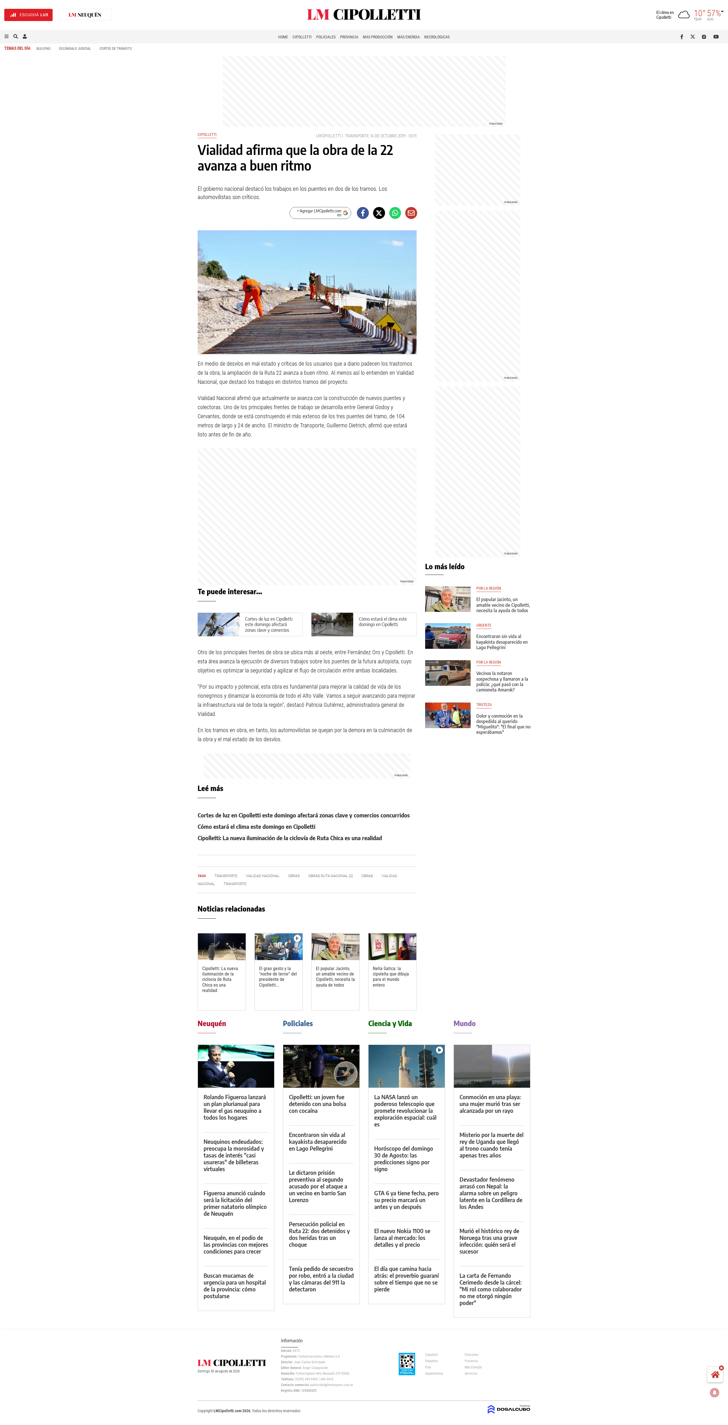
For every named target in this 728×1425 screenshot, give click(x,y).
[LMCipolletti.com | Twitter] (694, 36)
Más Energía (408, 37)
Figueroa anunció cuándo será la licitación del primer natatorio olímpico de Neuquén (235, 1203)
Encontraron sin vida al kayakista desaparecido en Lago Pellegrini (502, 641)
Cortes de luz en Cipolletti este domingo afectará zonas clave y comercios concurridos (268, 627)
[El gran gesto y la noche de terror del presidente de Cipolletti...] (279, 946)
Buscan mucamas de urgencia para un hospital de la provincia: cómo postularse (235, 1285)
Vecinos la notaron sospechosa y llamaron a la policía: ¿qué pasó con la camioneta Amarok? (502, 681)
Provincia (349, 37)
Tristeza (484, 705)
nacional (206, 884)
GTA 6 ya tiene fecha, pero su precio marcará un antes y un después (406, 1199)
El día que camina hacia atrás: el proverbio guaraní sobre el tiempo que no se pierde (406, 1279)
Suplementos (434, 1373)
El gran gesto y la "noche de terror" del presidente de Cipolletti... (278, 977)
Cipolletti (302, 37)
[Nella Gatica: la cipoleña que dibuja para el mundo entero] (392, 946)
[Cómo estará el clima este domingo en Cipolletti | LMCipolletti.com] (332, 624)
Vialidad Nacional (263, 876)
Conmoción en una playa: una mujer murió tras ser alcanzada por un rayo (490, 1103)
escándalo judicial (75, 48)
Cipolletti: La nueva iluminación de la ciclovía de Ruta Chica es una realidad (290, 837)
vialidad (389, 876)
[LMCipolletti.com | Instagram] (705, 36)
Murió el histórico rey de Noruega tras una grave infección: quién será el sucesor (489, 1241)
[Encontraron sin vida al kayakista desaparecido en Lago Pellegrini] (448, 636)
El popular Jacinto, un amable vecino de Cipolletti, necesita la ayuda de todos (335, 977)
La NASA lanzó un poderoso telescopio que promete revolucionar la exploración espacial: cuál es (405, 1110)
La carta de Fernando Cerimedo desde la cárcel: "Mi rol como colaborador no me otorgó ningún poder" (491, 1289)
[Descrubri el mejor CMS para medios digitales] (509, 1414)
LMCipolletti (328, 135)
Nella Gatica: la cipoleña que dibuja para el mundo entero (391, 977)
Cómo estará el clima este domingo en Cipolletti (383, 621)
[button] (6, 36)
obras (294, 876)
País (428, 1367)
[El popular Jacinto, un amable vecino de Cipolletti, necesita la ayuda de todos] (335, 946)
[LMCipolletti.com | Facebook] (682, 36)
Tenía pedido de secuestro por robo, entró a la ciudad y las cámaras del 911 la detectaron (321, 1279)
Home (283, 37)
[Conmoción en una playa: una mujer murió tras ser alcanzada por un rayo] (492, 1066)
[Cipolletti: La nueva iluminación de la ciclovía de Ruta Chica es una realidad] (222, 946)
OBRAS (367, 876)
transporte (357, 135)
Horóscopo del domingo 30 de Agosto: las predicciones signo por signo (403, 1158)
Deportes (431, 1361)
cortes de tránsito (116, 48)
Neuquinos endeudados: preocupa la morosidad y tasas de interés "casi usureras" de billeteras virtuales (234, 1155)
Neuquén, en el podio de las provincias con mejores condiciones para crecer (236, 1244)
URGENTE (483, 625)
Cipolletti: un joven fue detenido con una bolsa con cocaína (317, 1103)
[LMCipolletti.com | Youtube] (716, 36)
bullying (43, 48)
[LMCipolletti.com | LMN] (85, 15)
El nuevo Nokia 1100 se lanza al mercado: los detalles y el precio (402, 1237)
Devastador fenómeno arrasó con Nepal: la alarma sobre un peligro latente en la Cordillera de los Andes (491, 1193)
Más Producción (378, 37)
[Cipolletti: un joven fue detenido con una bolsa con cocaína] (321, 1066)
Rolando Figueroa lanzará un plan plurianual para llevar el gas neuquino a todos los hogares (235, 1107)
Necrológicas (437, 37)
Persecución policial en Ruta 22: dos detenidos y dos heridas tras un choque (319, 1234)
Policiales (326, 37)
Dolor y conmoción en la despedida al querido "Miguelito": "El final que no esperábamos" (503, 724)
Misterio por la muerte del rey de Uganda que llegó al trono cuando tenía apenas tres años (492, 1145)
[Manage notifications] (714, 1392)
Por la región (488, 588)
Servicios (471, 1373)
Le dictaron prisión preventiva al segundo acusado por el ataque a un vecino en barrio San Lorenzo (318, 1186)
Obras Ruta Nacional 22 (330, 876)
